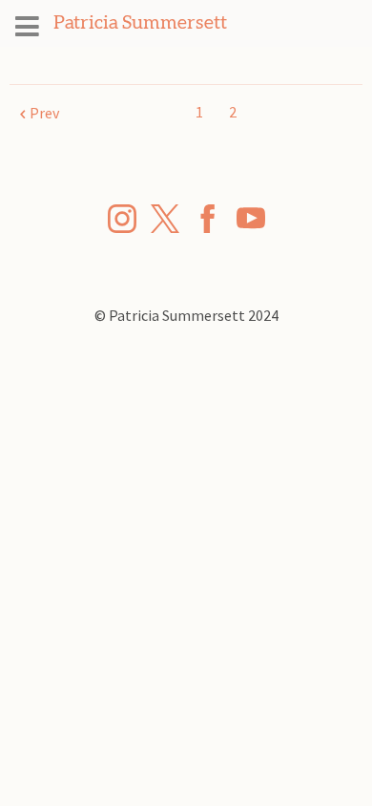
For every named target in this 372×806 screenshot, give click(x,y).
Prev (44, 112)
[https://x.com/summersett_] (165, 221)
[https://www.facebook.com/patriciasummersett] (208, 221)
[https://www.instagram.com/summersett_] (122, 221)
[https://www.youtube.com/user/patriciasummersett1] (251, 221)
